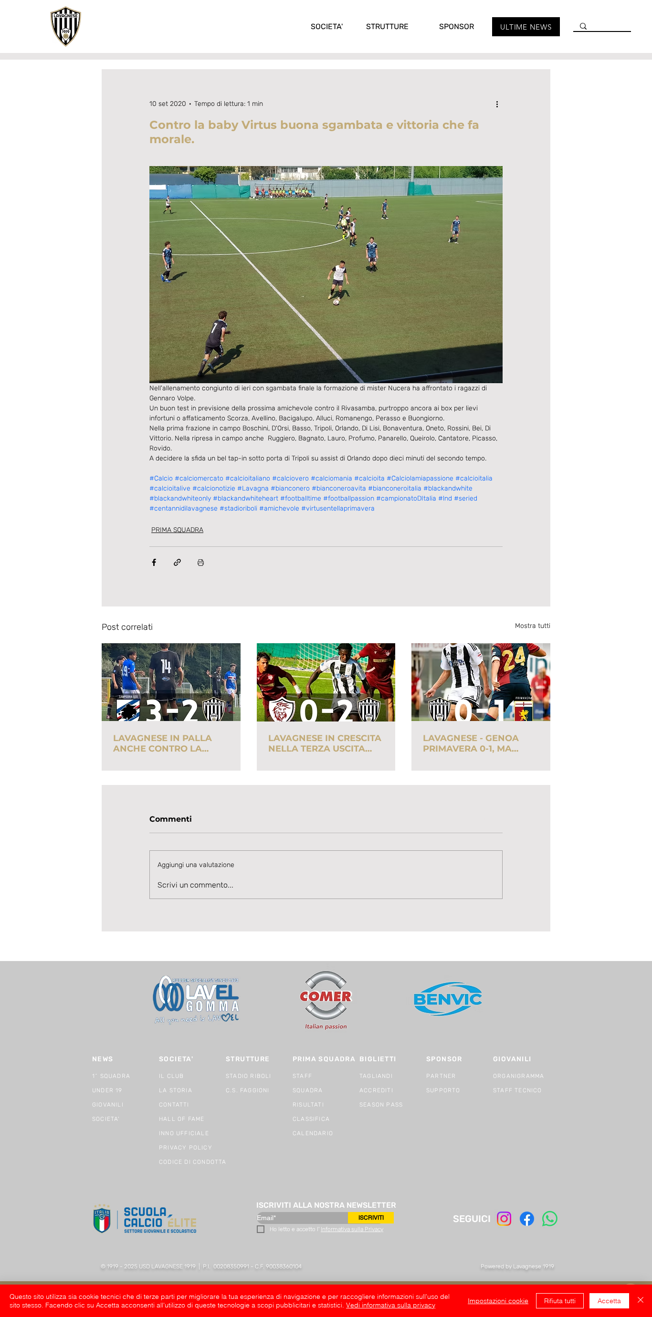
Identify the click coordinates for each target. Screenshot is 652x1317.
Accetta (609, 1300)
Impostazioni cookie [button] (498, 1300)
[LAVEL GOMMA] (197, 1000)
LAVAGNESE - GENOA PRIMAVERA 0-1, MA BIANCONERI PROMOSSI (477, 743)
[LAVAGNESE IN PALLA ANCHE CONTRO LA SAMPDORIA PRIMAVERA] (171, 682)
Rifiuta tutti (560, 1300)
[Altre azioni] (497, 103)
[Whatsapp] (549, 1218)
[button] (317, 26)
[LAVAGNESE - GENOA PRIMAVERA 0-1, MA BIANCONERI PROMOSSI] (480, 682)
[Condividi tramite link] (177, 562)
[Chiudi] (640, 1300)
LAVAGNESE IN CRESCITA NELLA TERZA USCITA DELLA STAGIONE (324, 743)
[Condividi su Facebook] (153, 562)
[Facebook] (526, 1218)
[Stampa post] (200, 562)
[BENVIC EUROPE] (449, 1000)
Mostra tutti (532, 626)
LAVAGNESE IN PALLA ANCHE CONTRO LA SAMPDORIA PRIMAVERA (169, 743)
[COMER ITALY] (326, 1001)
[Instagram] (504, 1218)
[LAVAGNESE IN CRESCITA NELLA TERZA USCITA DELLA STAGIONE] (326, 682)
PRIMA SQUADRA (177, 530)
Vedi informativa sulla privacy (390, 1305)
